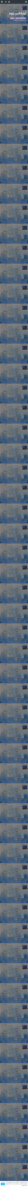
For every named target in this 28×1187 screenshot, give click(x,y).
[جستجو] (5, 2)
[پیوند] (26, 2)
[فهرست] (9, 2)
